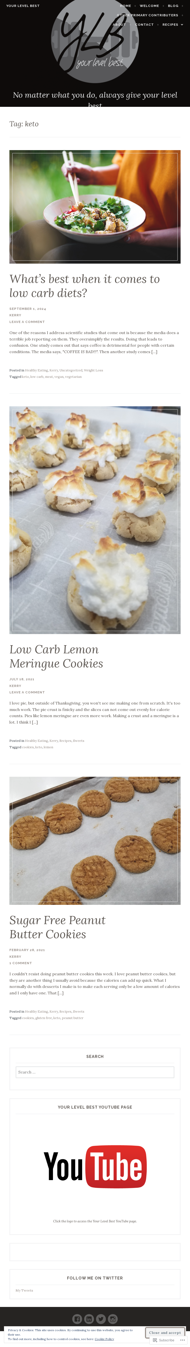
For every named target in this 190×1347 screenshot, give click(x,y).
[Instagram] (113, 1317)
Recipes (170, 24)
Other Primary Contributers (147, 15)
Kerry (15, 315)
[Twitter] (101, 1317)
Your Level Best (23, 6)
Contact (144, 24)
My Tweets (24, 1290)
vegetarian (73, 377)
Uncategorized (70, 370)
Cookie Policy (104, 1339)
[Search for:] (95, 1072)
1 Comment (20, 963)
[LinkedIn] (89, 1317)
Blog (173, 6)
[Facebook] (77, 1317)
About (119, 24)
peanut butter (72, 1018)
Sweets (78, 741)
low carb (37, 377)
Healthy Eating (36, 370)
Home (125, 6)
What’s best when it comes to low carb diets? (84, 285)
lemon (48, 747)
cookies (28, 747)
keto (25, 377)
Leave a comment (27, 322)
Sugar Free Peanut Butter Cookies (57, 927)
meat (49, 377)
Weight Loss (93, 370)
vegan (59, 377)
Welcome (149, 6)
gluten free (43, 1018)
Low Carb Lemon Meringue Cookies (56, 656)
